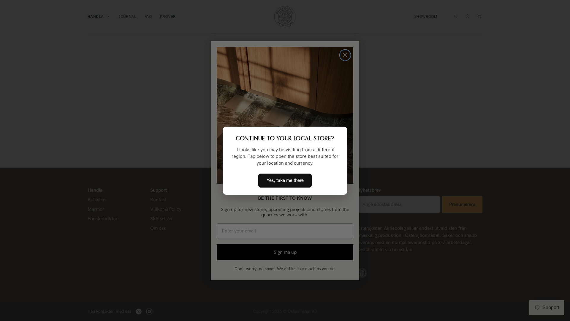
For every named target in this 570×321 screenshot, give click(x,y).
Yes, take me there (285, 180)
